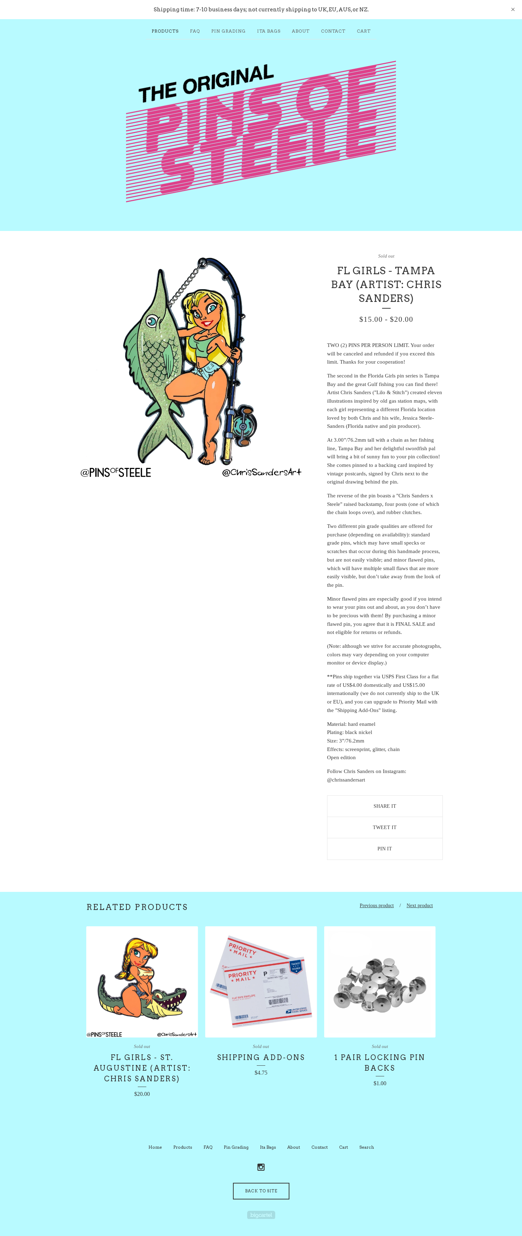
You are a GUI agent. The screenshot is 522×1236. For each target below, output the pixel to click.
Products (165, 31)
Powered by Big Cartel (261, 1215)
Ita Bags (269, 31)
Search (366, 1147)
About (301, 31)
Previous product (377, 905)
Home (155, 1147)
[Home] (261, 132)
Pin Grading (228, 31)
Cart (364, 31)
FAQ (195, 31)
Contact (333, 31)
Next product (420, 905)
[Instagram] (261, 1167)
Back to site (261, 1190)
